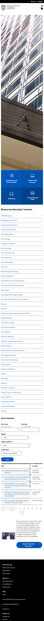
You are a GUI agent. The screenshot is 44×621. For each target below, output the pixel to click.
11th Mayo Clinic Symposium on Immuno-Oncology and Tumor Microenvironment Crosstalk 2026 (17, 494)
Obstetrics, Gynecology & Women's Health (15, 313)
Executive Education (8, 253)
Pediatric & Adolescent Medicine (12, 341)
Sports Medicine (6, 397)
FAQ (3, 595)
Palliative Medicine (7, 337)
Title (2, 466)
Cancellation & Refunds (10, 604)
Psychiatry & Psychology (9, 360)
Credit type (5, 449)
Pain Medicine (6, 332)
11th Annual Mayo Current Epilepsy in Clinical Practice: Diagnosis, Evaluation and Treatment (17, 485)
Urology (3, 411)
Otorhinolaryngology (8, 327)
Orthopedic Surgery (7, 322)
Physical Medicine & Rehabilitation (13, 350)
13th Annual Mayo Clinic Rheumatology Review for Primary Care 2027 (17, 501)
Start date (4, 424)
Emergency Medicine (8, 244)
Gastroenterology (7, 262)
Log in (34, 1)
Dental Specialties (7, 234)
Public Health (5, 364)
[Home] (13, 8)
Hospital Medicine (7, 276)
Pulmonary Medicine (8, 369)
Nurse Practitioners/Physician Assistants (14, 299)
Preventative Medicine (8, 355)
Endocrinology (6, 248)
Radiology (4, 378)
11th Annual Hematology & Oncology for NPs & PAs (17, 471)
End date (24, 424)
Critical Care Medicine (8, 230)
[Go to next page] (22, 513)
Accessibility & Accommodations (13, 599)
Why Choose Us (7, 581)
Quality (3, 374)
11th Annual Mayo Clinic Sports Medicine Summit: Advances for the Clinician (17, 478)
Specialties (6, 570)
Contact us (6, 609)
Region (3, 434)
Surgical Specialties (7, 402)
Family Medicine (6, 257)
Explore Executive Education (28, 545)
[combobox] (15, 445)
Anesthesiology (6, 216)
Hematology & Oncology (9, 271)
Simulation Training (7, 388)
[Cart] (41, 10)
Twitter (4, 619)
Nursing (3, 304)
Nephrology (5, 290)
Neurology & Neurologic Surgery (12, 295)
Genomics (4, 267)
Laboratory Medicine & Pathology (12, 285)
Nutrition (4, 309)
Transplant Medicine (8, 406)
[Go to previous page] (3, 509)
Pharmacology (6, 346)
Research (4, 383)
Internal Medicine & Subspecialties (13, 281)
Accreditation (7, 584)
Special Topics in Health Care (11, 392)
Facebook (5, 616)
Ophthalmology (6, 318)
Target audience (6, 442)
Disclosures (6, 587)
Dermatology (5, 239)
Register (41, 1)
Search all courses (8, 568)
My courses (6, 573)
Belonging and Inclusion (9, 220)
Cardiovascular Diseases (9, 225)
